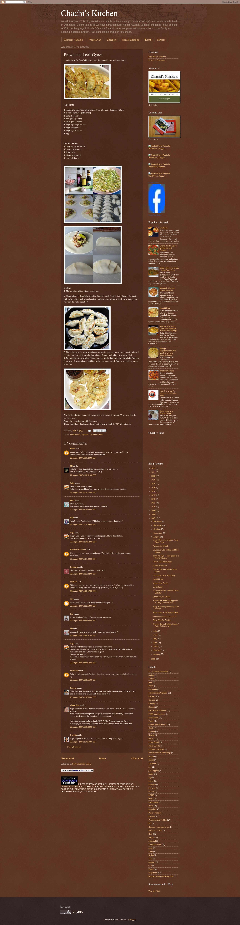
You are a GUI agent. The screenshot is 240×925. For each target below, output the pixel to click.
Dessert (151, 707)
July (155, 631)
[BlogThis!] (97, 430)
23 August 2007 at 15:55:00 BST (83, 680)
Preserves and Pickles (157, 820)
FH (71, 466)
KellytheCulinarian (78, 550)
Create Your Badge (154, 215)
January (156, 654)
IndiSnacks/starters (156, 749)
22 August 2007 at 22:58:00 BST (83, 606)
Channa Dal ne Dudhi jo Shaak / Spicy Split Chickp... (166, 625)
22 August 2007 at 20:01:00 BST (83, 475)
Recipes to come (155, 830)
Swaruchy (74, 671)
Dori (72, 518)
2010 (153, 507)
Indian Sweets (154, 746)
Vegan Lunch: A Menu (161, 597)
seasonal (152, 841)
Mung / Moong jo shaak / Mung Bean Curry (169, 269)
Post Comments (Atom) (81, 764)
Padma (73, 688)
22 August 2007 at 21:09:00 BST (83, 559)
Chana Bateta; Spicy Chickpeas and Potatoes (168, 248)
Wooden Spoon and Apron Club (160, 876)
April (155, 643)
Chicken (111, 39)
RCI (150, 823)
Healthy (151, 735)
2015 (153, 488)
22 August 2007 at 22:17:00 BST (83, 591)
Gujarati (151, 732)
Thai (150, 859)
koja (150, 778)
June (155, 635)
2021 (153, 472)
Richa (72, 449)
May (155, 639)
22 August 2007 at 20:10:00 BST (83, 492)
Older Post (137, 758)
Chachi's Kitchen (89, 12)
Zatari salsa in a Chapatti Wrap (166, 412)
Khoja (150, 774)
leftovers (151, 788)
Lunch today (158, 587)
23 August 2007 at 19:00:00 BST (83, 727)
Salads (151, 838)
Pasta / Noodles (154, 813)
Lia (71, 629)
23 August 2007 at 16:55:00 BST (83, 697)
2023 (153, 468)
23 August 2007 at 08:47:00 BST (83, 635)
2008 (153, 514)
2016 (153, 484)
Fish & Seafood (130, 39)
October (156, 529)
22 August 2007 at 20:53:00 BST (83, 542)
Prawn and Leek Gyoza (162, 562)
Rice (150, 834)
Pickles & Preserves (156, 60)
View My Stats (154, 891)
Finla (72, 500)
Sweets (161, 39)
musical (73, 582)
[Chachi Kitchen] (156, 212)
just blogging (153, 771)
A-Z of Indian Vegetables (158, 672)
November (157, 525)
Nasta (150, 806)
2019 (153, 480)
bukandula (152, 689)
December (157, 521)
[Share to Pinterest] (105, 430)
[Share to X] (99, 430)
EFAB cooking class (156, 714)
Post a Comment (74, 747)
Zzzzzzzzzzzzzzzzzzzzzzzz (164, 616)
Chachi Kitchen (153, 183)
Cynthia (73, 735)
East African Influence (157, 57)
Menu (150, 799)
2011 (153, 503)
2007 (153, 518)
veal (150, 866)
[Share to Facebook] (102, 430)
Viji (71, 599)
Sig (71, 614)
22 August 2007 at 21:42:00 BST (83, 574)
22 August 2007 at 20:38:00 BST (83, 524)
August (156, 537)
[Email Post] (89, 431)
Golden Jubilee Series (157, 725)
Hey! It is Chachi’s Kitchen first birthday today (168, 393)
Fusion (151, 721)
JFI (149, 767)
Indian (150, 739)
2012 (153, 499)
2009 (153, 511)
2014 (153, 491)
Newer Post (67, 758)
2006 (153, 659)
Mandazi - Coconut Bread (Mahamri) (167, 289)
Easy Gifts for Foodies (162, 620)
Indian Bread (153, 742)
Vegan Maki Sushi (160, 583)
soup (150, 848)
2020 (153, 476)
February (157, 650)
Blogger (132, 919)
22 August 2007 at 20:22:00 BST (83, 510)
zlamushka (74, 705)
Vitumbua (164, 228)
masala (151, 792)
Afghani (151, 675)
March (156, 646)
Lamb (148, 39)
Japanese (85, 434)
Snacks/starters (96, 434)
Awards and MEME (160, 546)
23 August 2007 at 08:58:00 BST (83, 663)
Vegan (150, 869)
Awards (151, 679)
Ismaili (151, 756)
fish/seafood (75, 434)
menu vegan (153, 802)
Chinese (151, 700)
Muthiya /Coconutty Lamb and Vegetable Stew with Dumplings (168, 328)
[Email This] (94, 430)
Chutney (151, 703)
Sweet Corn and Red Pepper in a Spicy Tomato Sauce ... (165, 602)
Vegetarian (95, 39)
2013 (153, 495)
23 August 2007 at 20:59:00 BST (83, 742)
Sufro (150, 852)
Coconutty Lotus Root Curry (164, 575)
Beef (150, 682)
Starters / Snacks (73, 39)
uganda (151, 862)
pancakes (152, 809)
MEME (151, 795)
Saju (72, 483)
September (158, 533)
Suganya (74, 567)
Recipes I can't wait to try (158, 827)
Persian (151, 816)
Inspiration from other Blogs (159, 753)
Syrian (151, 855)
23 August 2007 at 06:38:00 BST (83, 621)
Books (151, 686)
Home (102, 758)
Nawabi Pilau (165, 308)
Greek (150, 728)
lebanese (152, 785)
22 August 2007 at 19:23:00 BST (83, 458)
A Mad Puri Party (160, 566)
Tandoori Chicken (167, 371)
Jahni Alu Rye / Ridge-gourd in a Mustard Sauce (166, 557)
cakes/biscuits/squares (157, 693)
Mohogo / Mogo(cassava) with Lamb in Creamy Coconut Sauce (168, 352)
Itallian (151, 760)
